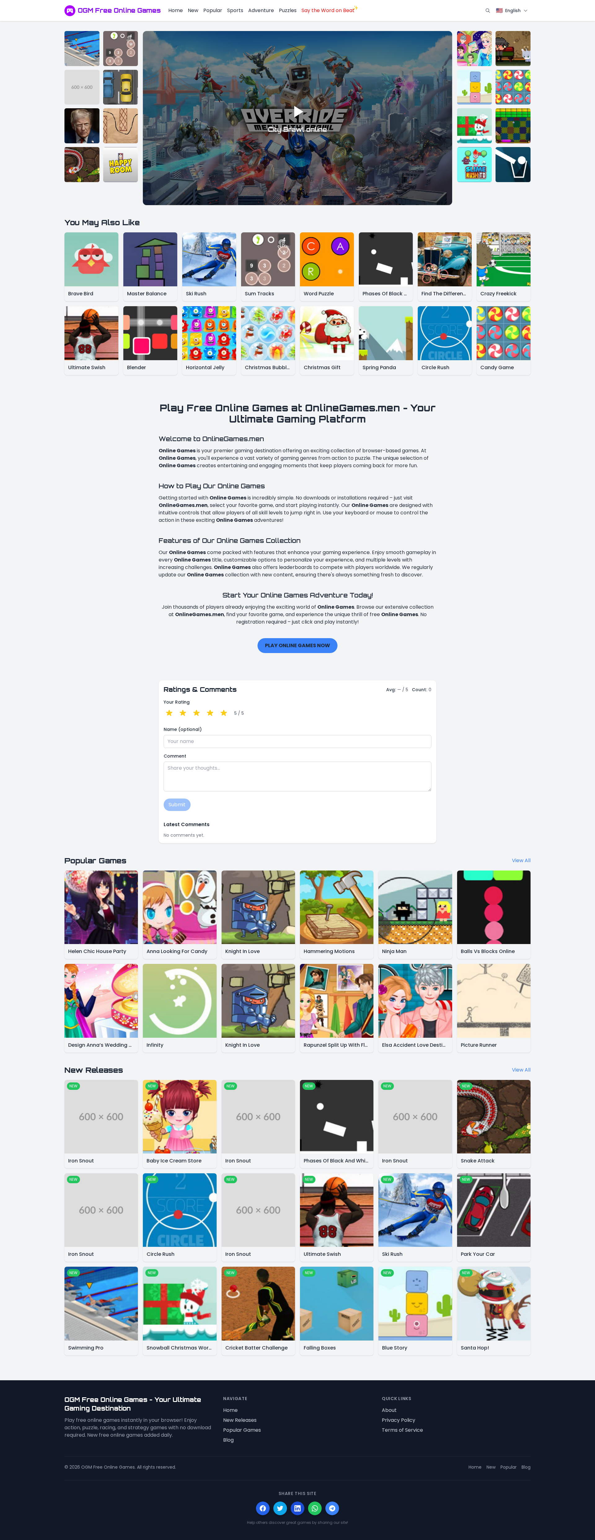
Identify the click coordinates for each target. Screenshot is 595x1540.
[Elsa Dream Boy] (474, 48)
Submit (177, 804)
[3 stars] (196, 713)
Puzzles (288, 10)
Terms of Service (402, 1430)
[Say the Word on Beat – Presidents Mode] (81, 125)
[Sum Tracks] (120, 48)
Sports (235, 10)
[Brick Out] (513, 125)
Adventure (261, 10)
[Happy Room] (120, 164)
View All (521, 860)
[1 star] (169, 713)
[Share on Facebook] (263, 1508)
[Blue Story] (474, 87)
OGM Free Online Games (119, 10)
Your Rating (177, 702)
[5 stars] (223, 713)
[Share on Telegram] (332, 1508)
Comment (175, 756)
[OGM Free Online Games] (69, 10)
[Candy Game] (513, 87)
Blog (228, 1440)
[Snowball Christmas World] (474, 125)
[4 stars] (210, 713)
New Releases (240, 1420)
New (193, 10)
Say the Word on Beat (328, 10)
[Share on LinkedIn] (297, 1508)
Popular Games (242, 1430)
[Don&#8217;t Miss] (513, 164)
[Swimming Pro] (81, 48)
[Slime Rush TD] (474, 164)
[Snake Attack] (81, 164)
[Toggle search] (487, 10)
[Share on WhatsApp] (315, 1508)
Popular (212, 10)
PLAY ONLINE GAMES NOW (297, 645)
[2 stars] (182, 713)
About (389, 1410)
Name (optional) (183, 729)
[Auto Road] (120, 87)
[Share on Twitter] (280, 1508)
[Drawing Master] (120, 125)
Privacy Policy (398, 1420)
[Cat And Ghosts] (513, 48)
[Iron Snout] (81, 87)
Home (175, 10)
